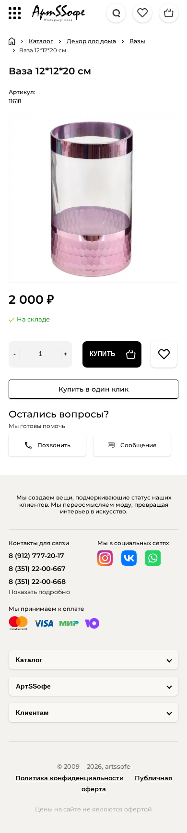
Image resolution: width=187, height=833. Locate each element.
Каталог (29, 660)
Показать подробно (39, 591)
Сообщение (138, 445)
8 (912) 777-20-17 (36, 555)
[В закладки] (164, 354)
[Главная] (12, 41)
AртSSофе (33, 686)
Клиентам (32, 712)
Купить (103, 354)
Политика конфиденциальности (69, 778)
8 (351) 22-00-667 (37, 568)
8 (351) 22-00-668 (37, 581)
